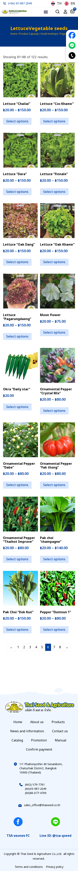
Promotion (39, 740)
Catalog (17, 740)
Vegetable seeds (48, 28)
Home (13, 34)
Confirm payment (39, 749)
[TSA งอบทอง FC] (18, 821)
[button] (46, 12)
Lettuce (19, 28)
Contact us (60, 731)
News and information (27, 731)
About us (37, 722)
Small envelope (49, 34)
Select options (17, 121)
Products (58, 722)
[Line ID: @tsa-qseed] (55, 821)
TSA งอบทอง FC (18, 835)
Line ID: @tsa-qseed (55, 835)
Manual (60, 740)
